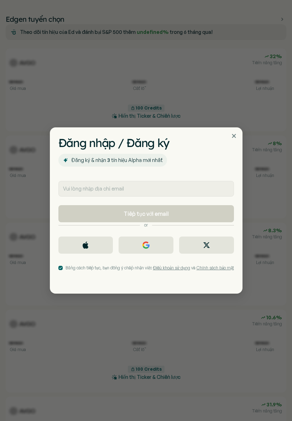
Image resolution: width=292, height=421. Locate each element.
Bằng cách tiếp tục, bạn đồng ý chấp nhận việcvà (150, 267)
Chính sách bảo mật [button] (215, 267)
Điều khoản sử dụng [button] (171, 267)
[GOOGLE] (146, 245)
